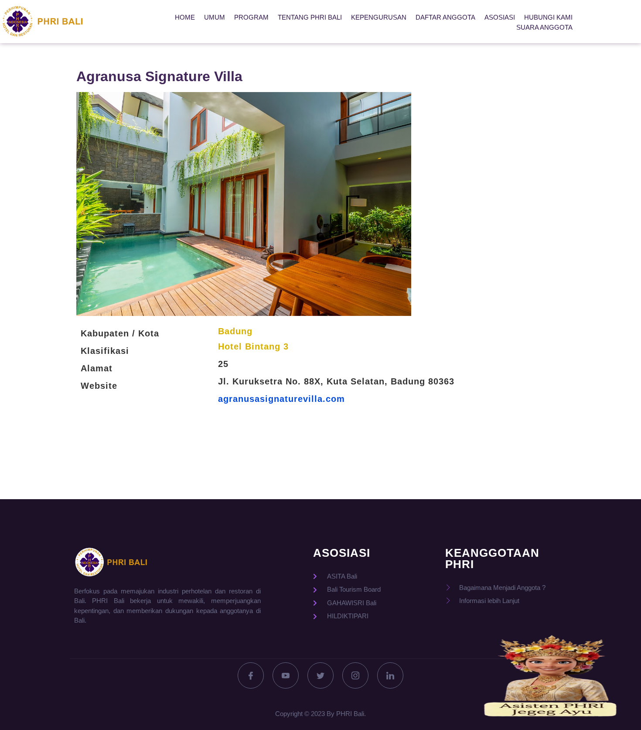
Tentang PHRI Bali (310, 17)
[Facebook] (251, 675)
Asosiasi (499, 17)
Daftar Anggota (445, 17)
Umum (214, 17)
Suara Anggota (544, 27)
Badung (235, 331)
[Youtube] (286, 675)
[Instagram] (355, 675)
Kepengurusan (378, 17)
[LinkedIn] (390, 675)
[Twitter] (320, 675)
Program (251, 17)
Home (185, 17)
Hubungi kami (548, 17)
